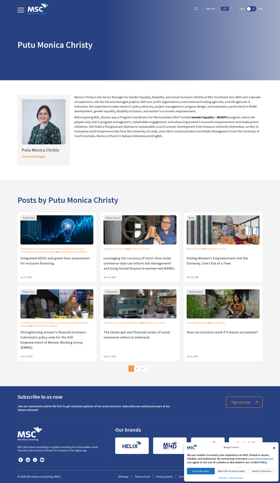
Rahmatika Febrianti (66, 248)
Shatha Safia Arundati (44, 251)
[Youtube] (42, 460)
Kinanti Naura (48, 248)
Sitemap (123, 476)
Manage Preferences (261, 471)
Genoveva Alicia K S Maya (70, 322)
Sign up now (241, 402)
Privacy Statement (236, 478)
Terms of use (142, 476)
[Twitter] (35, 460)
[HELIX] (132, 445)
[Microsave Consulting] (38, 9)
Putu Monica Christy (30, 248)
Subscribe (210, 8)
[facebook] (21, 460)
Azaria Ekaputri (49, 322)
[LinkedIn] (28, 460)
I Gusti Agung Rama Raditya (73, 251)
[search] (197, 9)
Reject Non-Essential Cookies (231, 471)
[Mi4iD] (170, 445)
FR (224, 9)
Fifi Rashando (218, 322)
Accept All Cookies (200, 471)
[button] (274, 447)
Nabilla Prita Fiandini (114, 248)
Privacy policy (164, 476)
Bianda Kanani (194, 248)
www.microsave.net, (261, 459)
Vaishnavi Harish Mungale (45, 325)
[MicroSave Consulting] (30, 433)
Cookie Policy (223, 478)
